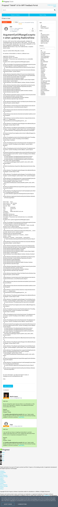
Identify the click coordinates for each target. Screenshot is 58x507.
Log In (54, 6)
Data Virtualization (45, 90)
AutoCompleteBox (45, 56)
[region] (29, 501)
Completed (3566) (45, 34)
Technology (3, 472)
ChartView (43, 77)
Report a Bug (43, 15)
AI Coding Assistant (45, 53)
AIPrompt (43, 55)
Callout (42, 72)
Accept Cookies (8, 504)
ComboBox (43, 87)
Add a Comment (8, 386)
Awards (2, 474)
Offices (1, 479)
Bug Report (43, 26)
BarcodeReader (44, 61)
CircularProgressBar (45, 81)
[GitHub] (1, 462)
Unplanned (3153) (45, 41)
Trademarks (46, 495)
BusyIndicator (44, 67)
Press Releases (3, 475)
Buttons (42, 68)
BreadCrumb (44, 64)
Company (2, 471)
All (41, 25)
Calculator (43, 70)
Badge (42, 59)
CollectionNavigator (45, 83)
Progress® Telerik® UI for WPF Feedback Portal (20, 5)
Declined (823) (44, 36)
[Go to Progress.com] (5, 450)
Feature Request (45, 28)
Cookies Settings (22, 504)
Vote (33, 31)
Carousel (43, 75)
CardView (43, 74)
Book (42, 63)
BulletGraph (43, 66)
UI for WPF (43, 52)
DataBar (42, 92)
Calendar (43, 71)
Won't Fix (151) (44, 43)
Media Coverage (4, 476)
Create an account (52, 5)
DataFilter (43, 93)
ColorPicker (43, 86)
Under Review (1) (45, 40)
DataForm (43, 94)
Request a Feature (15, 15)
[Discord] (1, 464)
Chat (42, 79)
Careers (2, 478)
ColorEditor (43, 85)
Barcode (43, 60)
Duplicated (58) (44, 37)
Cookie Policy (12, 500)
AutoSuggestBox (45, 57)
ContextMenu (44, 89)
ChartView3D (44, 78)
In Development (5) (45, 39)
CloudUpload (44, 82)
